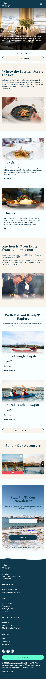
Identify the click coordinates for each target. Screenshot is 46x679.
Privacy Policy (7, 671)
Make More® (28, 667)
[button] (41, 4)
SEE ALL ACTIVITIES (23, 431)
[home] (6, 4)
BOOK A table (23, 59)
